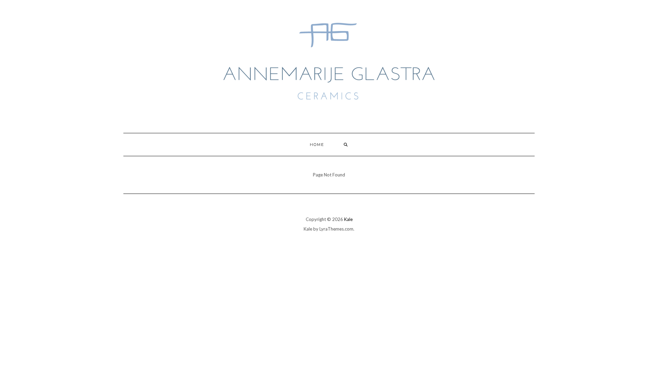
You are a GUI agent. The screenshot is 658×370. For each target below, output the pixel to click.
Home (317, 144)
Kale (348, 219)
